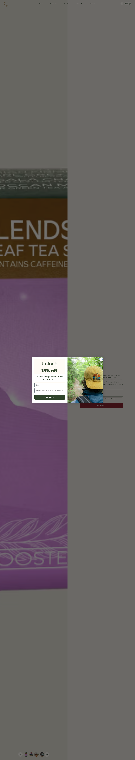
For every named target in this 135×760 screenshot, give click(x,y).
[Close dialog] (101, 359)
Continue (50, 397)
